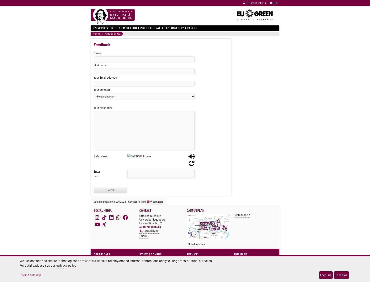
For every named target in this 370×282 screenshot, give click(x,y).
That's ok (341, 275)
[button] (191, 158)
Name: (98, 53)
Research (130, 28)
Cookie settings (30, 275)
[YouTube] (97, 224)
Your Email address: (105, 77)
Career (192, 28)
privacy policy (66, 265)
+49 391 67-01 (151, 231)
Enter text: (97, 174)
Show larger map (197, 244)
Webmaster (156, 201)
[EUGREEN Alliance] (258, 21)
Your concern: (102, 89)
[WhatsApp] (118, 217)
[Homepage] (113, 16)
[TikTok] (104, 217)
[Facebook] (125, 217)
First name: (100, 65)
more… (144, 235)
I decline (326, 275)
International (150, 28)
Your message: (103, 108)
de (276, 3)
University (100, 28)
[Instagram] (97, 217)
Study (115, 28)
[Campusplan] (209, 239)
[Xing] (104, 224)
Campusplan (242, 214)
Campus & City (174, 28)
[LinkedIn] (111, 217)
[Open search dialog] (244, 3)
